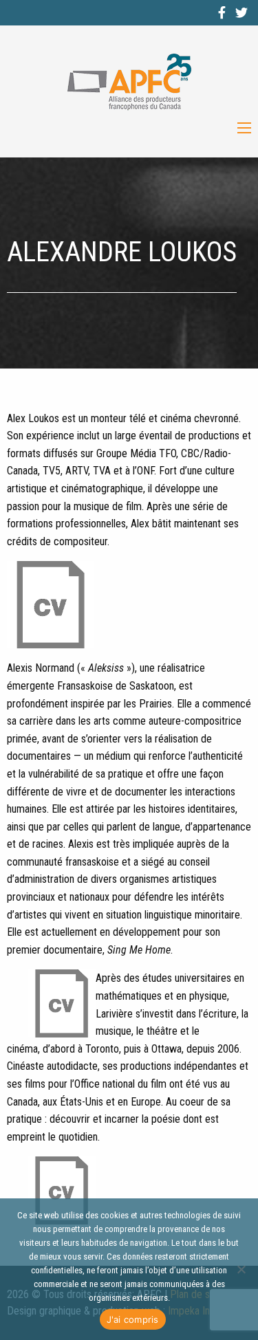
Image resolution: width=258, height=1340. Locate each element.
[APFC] (129, 82)
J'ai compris (133, 1319)
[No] (241, 1269)
